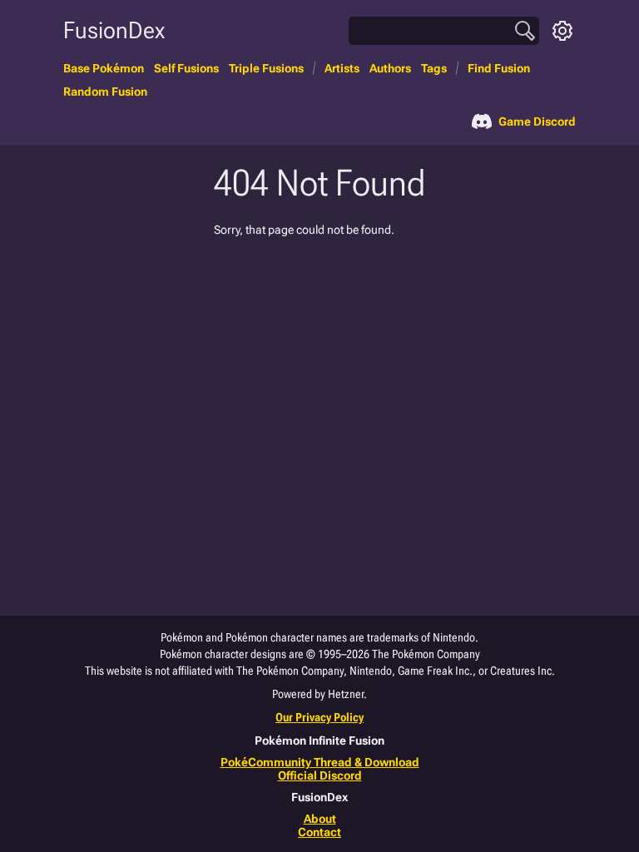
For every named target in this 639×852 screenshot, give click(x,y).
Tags (434, 68)
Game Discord (537, 121)
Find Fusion (499, 68)
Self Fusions (186, 68)
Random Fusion (105, 91)
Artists (341, 68)
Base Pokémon (103, 68)
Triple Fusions (266, 68)
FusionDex (114, 30)
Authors (390, 68)
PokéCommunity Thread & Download (319, 762)
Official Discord (320, 775)
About (320, 818)
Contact (319, 832)
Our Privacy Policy (319, 717)
